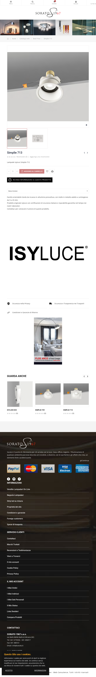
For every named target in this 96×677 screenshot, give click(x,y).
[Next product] (87, 152)
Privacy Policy (13, 574)
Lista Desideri (12, 611)
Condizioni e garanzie (16, 513)
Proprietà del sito (14, 507)
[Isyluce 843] (20, 394)
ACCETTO (9, 670)
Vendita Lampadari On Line (18, 489)
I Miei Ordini (12, 588)
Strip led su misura (15, 501)
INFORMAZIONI (40, 670)
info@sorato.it (17, 645)
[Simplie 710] (76, 394)
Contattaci (11, 538)
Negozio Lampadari (15, 495)
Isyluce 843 (12, 410)
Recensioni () (22, 157)
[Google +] (19, 479)
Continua (85, 460)
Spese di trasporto (14, 524)
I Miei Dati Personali (15, 600)
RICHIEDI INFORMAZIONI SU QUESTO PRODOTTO (32, 179)
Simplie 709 (40, 410)
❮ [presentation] (84, 376)
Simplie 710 (68, 410)
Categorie (11, 2)
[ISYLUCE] (48, 255)
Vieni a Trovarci (13, 556)
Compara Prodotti (14, 617)
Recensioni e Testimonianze (19, 550)
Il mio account (13, 562)
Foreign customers (15, 519)
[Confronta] (52, 171)
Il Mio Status (12, 605)
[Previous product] (84, 152)
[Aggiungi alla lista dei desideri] (47, 171)
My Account (76, 2)
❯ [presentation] (87, 376)
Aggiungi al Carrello (33, 171)
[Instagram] (13, 479)
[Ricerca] (32, 2)
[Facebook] (8, 479)
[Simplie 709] (48, 394)
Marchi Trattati (13, 544)
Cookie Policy (12, 568)
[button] (44, 366)
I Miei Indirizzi (13, 594)
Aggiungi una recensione (39, 157)
